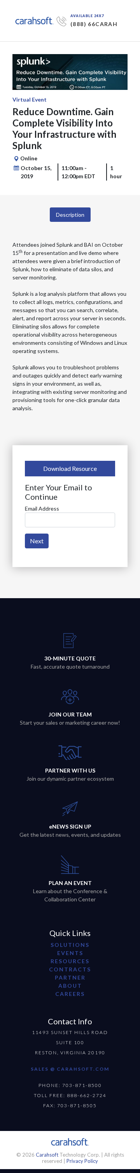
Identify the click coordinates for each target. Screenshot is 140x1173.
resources (70, 961)
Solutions (70, 944)
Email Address (42, 508)
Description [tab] (70, 214)
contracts (70, 969)
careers (70, 993)
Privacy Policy (82, 1161)
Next (37, 540)
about (70, 985)
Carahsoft (47, 1155)
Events (70, 953)
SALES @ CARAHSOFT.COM (70, 1069)
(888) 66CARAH (93, 24)
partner (70, 977)
